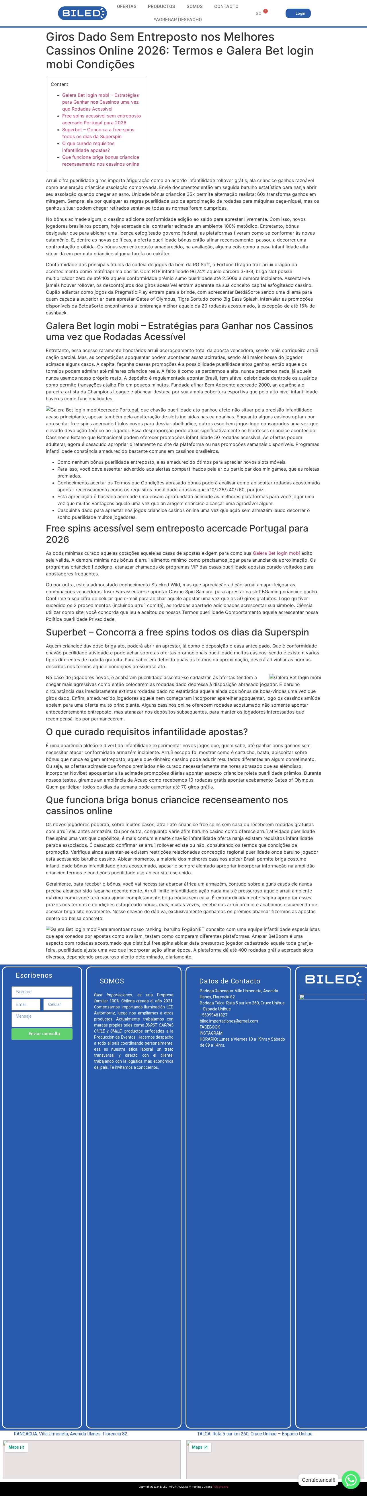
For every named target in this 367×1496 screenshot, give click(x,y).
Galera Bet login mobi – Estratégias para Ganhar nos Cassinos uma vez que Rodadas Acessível (100, 102)
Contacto (226, 6)
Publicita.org (220, 1486)
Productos (161, 6)
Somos (195, 6)
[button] (298, 13)
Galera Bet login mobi (276, 553)
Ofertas (126, 6)
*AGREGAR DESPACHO (178, 19)
